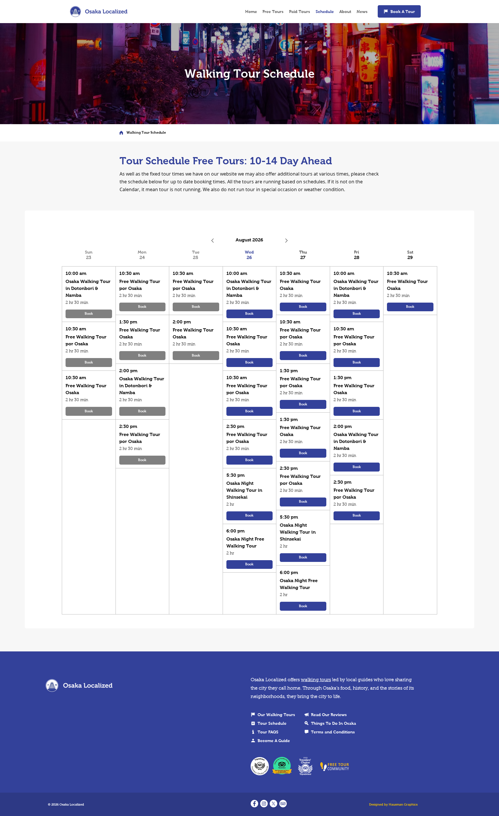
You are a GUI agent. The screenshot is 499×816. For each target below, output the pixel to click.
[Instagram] (264, 803)
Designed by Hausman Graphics (393, 804)
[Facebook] (254, 803)
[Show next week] (286, 240)
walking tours (316, 680)
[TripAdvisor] (283, 803)
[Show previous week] (212, 240)
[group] (89, 432)
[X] (273, 803)
